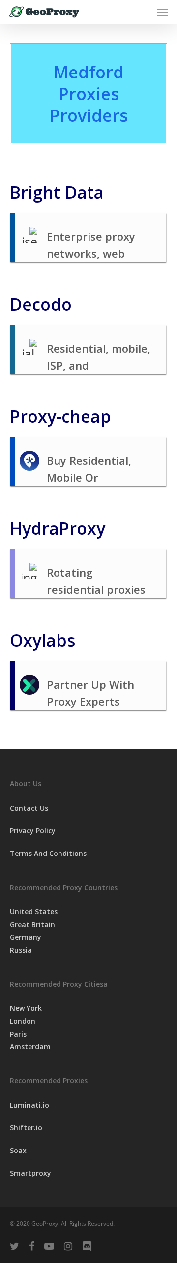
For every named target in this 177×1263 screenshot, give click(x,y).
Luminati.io (29, 1105)
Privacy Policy (33, 830)
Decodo (41, 304)
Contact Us (29, 808)
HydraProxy (57, 528)
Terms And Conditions (48, 853)
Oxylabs (42, 640)
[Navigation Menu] (162, 12)
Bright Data (57, 192)
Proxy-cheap (60, 416)
